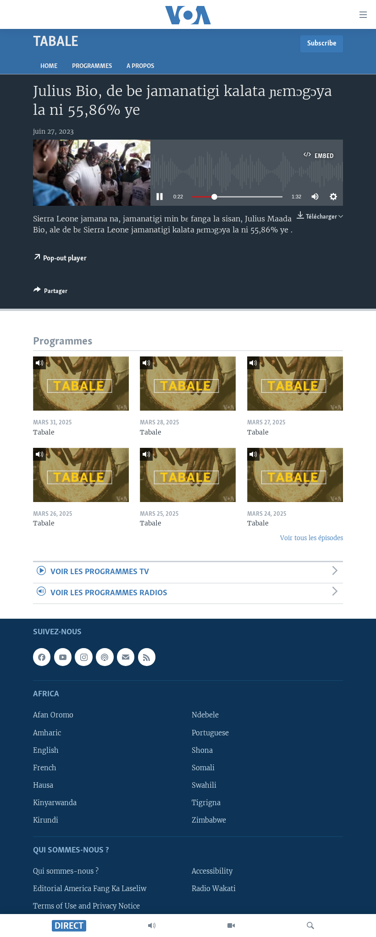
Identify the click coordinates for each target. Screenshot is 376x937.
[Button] (50, 292)
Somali (203, 768)
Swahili (204, 785)
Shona (202, 750)
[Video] (231, 925)
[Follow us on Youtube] (63, 657)
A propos (140, 66)
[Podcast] (104, 657)
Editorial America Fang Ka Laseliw (89, 889)
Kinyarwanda (55, 803)
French (44, 768)
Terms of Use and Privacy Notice (86, 906)
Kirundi (45, 820)
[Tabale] (81, 383)
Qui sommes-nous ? (66, 871)
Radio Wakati (214, 889)
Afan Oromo (53, 715)
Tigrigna (206, 803)
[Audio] (152, 925)
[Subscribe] (125, 657)
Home (48, 66)
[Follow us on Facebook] (41, 657)
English (46, 750)
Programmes (92, 66)
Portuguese (210, 732)
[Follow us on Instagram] (83, 657)
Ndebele (205, 715)
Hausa (43, 785)
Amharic (47, 732)
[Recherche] (310, 925)
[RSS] (146, 657)
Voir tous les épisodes (311, 538)
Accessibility (212, 871)
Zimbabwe (209, 820)
